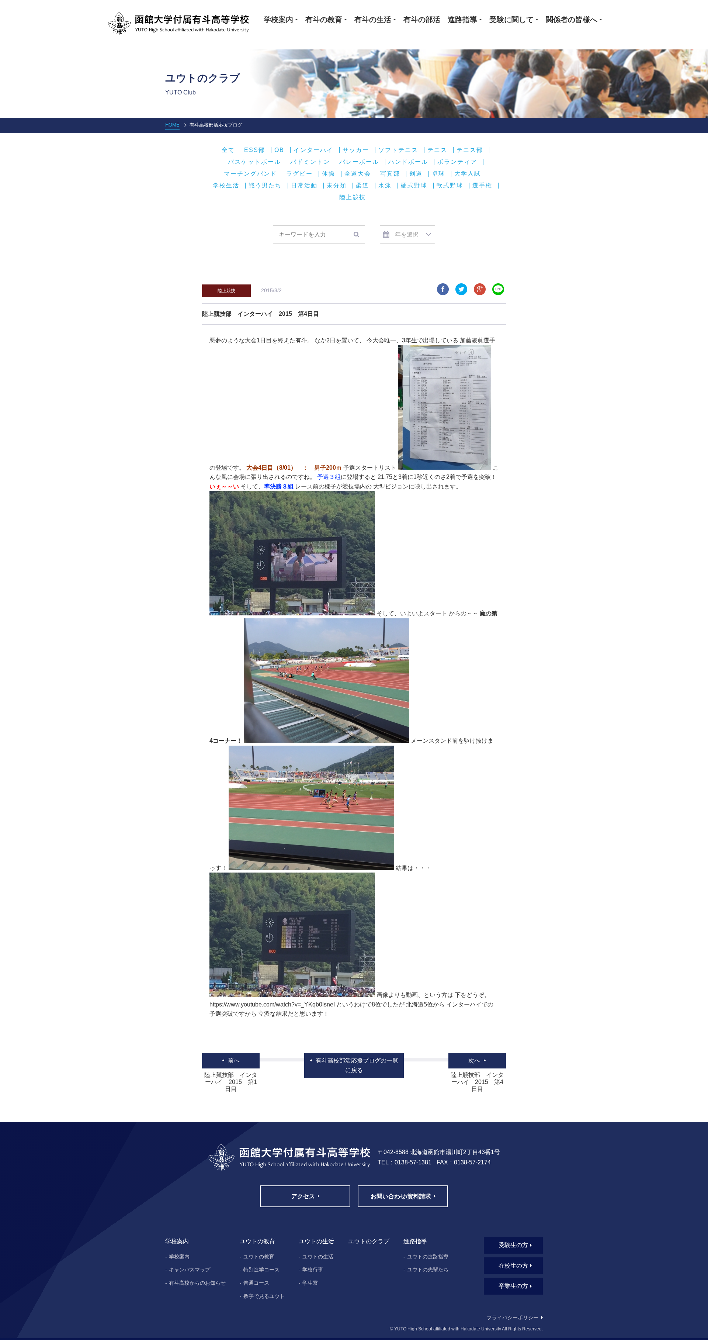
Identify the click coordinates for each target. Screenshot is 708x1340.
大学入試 (467, 174)
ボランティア (457, 162)
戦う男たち (265, 186)
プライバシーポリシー (512, 1317)
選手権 (482, 186)
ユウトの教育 (258, 1257)
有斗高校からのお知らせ (197, 1283)
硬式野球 (414, 186)
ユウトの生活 (317, 1257)
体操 (328, 174)
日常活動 (304, 186)
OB (279, 150)
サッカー (356, 150)
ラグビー (299, 174)
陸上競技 (352, 197)
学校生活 (226, 186)
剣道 (416, 174)
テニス (437, 150)
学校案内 (179, 1257)
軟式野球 (450, 186)
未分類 (337, 186)
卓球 (438, 174)
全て (228, 150)
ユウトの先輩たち (427, 1269)
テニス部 (470, 150)
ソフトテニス (398, 150)
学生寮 (310, 1283)
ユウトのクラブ (368, 1241)
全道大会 (357, 174)
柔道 (362, 186)
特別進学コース (261, 1269)
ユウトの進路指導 (427, 1257)
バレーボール (359, 162)
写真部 (390, 174)
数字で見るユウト (264, 1296)
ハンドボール (408, 162)
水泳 (385, 186)
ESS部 (254, 150)
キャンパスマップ (189, 1269)
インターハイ (313, 150)
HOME (172, 125)
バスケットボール (254, 162)
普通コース (256, 1283)
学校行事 (312, 1269)
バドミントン (310, 162)
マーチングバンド (250, 174)
